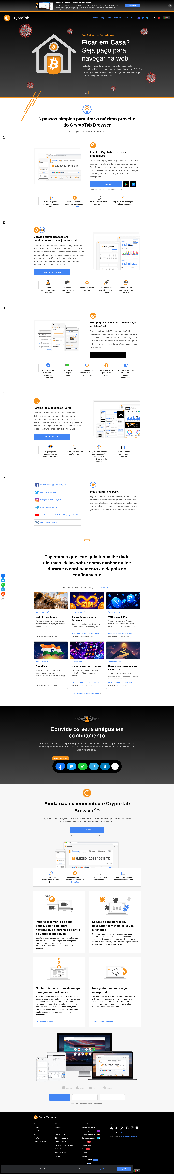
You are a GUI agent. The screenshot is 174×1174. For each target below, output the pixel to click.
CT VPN (84, 1152)
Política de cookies (60, 1152)
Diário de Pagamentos (61, 1138)
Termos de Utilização (61, 1141)
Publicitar (57, 1156)
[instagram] (155, 18)
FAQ (102, 18)
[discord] (138, 18)
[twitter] (151, 18)
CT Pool (84, 1141)
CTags (84, 1149)
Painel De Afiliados (52, 272)
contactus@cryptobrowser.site (129, 1136)
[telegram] (147, 18)
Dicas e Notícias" (103, 588)
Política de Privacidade (61, 1149)
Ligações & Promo (60, 1134)
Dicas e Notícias (60, 1131)
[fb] (143, 18)
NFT (132, 18)
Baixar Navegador (39, 1131)
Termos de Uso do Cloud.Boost (64, 1145)
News (109, 18)
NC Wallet (58, 1127)
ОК (125, 1169)
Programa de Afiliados (40, 1141)
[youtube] (159, 18)
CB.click (84, 1156)
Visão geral (37, 1127)
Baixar (95, 18)
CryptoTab (75, 206)
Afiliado (117, 18)
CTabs (84, 1163)
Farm (126, 18)
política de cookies (107, 1169)
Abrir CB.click (52, 436)
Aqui (122, 1133)
